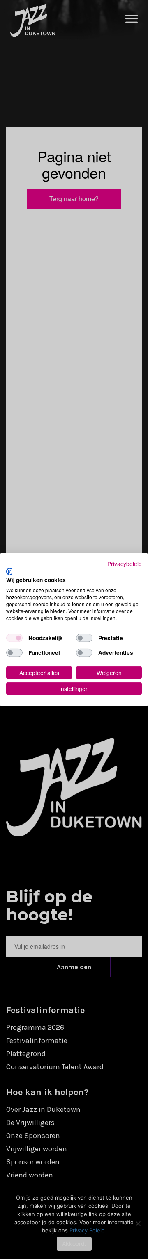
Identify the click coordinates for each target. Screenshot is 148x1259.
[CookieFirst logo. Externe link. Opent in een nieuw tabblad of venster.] (9, 571)
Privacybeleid (124, 563)
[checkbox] (14, 638)
